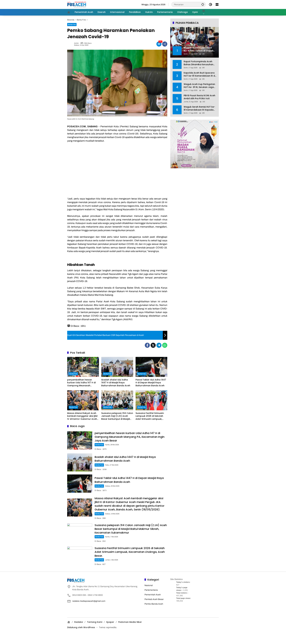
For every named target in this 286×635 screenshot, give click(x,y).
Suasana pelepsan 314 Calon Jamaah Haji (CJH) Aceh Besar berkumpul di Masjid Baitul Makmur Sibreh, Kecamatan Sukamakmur (117, 416)
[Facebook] (147, 345)
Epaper (110, 622)
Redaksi (78, 622)
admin (76, 43)
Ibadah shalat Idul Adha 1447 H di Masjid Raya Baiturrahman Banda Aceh (115, 382)
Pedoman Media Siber (130, 622)
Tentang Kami (94, 622)
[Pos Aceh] (76, 4)
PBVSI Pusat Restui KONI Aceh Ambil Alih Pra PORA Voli (199, 97)
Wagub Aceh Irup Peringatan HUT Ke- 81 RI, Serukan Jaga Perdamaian (199, 86)
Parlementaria (151, 590)
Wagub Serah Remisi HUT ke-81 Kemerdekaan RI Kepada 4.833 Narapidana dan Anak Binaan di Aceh (199, 108)
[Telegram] (158, 345)
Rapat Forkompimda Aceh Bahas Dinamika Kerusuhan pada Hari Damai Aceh (198, 63)
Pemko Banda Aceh (153, 604)
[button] (203, 4)
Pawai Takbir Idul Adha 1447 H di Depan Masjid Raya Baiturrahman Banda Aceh (151, 382)
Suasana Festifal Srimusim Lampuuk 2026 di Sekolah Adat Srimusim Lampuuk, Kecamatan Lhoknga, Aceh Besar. (150, 416)
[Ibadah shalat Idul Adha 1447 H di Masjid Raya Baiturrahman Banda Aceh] (117, 367)
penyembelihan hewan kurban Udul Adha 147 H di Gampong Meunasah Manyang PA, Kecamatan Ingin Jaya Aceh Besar (81, 382)
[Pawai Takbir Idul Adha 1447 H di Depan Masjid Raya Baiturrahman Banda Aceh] (151, 367)
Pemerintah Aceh (152, 595)
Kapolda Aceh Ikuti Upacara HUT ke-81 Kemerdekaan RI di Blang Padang (199, 74)
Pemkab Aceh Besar (154, 599)
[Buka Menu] (217, 4)
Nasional (148, 585)
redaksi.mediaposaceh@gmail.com (88, 601)
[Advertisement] (117, 173)
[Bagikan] (164, 44)
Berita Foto (72, 24)
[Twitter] (153, 345)
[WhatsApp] (164, 345)
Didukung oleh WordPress (81, 627)
